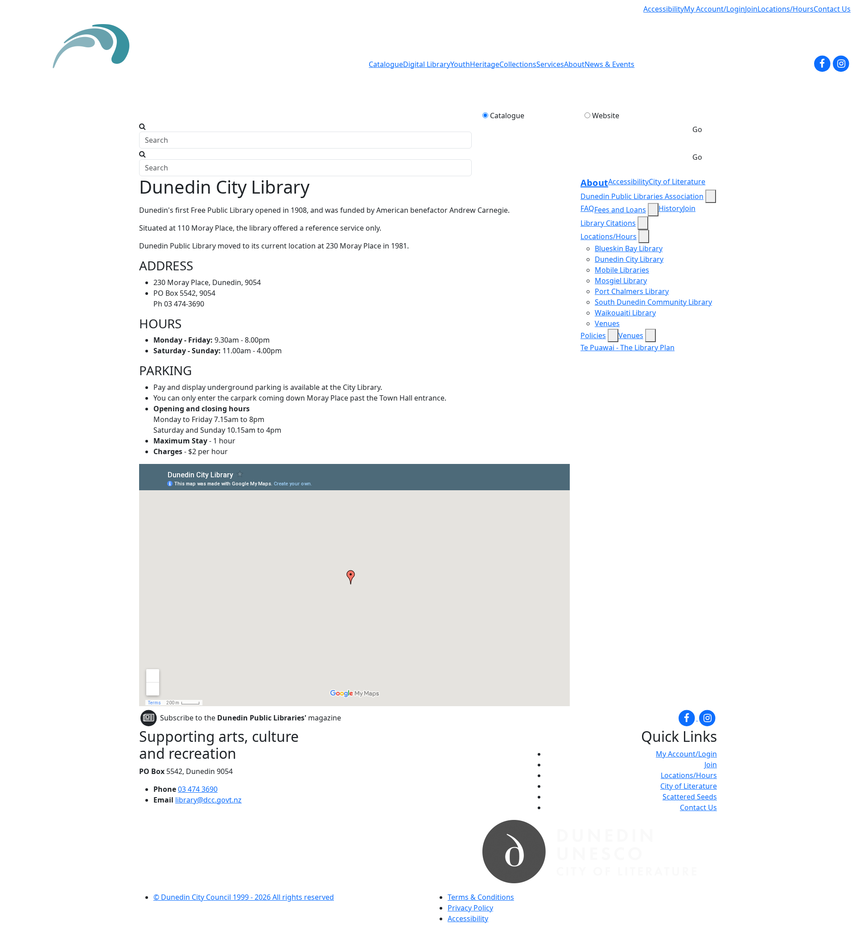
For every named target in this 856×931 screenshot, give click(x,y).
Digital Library (426, 64)
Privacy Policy (470, 908)
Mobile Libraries (622, 270)
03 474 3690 (198, 789)
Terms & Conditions (481, 897)
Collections (517, 64)
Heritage (484, 64)
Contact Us (832, 9)
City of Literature (677, 181)
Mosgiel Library (621, 281)
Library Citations (608, 223)
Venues (607, 323)
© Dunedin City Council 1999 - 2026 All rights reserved (243, 897)
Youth (460, 64)
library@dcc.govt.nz (208, 800)
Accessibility (663, 9)
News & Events (609, 64)
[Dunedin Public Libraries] (94, 64)
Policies (593, 335)
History (670, 208)
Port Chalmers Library (632, 291)
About (574, 64)
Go (697, 129)
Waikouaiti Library (625, 313)
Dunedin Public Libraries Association (642, 196)
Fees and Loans (620, 210)
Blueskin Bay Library (629, 248)
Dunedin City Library (629, 259)
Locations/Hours (785, 9)
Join (751, 9)
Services (550, 64)
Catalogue (386, 64)
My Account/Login (714, 9)
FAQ (587, 208)
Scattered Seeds (690, 797)
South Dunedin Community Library (653, 302)
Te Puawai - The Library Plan (627, 347)
